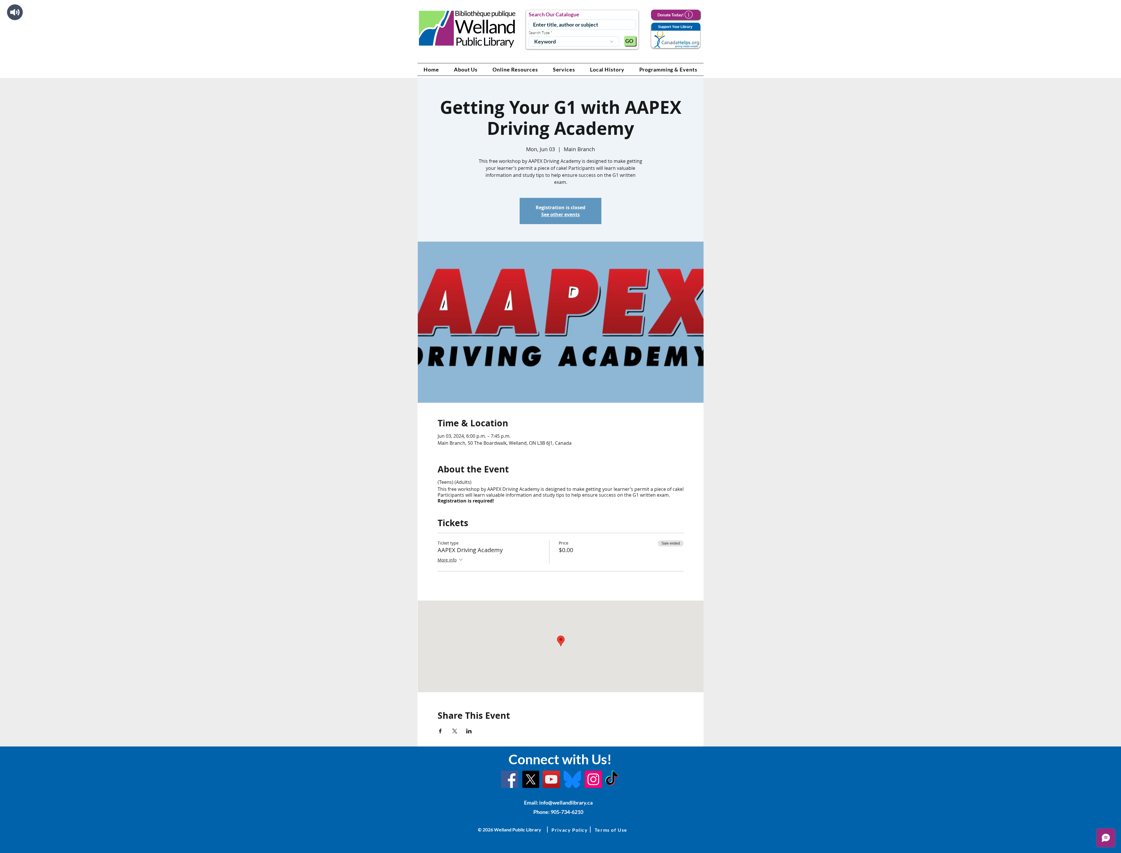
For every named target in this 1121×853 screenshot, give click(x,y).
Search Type (539, 33)
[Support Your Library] (675, 35)
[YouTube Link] (551, 779)
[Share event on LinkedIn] (469, 731)
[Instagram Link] (593, 779)
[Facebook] (509, 779)
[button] (466, 69)
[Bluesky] (572, 779)
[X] (530, 779)
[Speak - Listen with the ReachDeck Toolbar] (15, 12)
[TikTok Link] (611, 779)
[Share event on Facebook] (440, 731)
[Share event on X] (454, 731)
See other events (560, 214)
